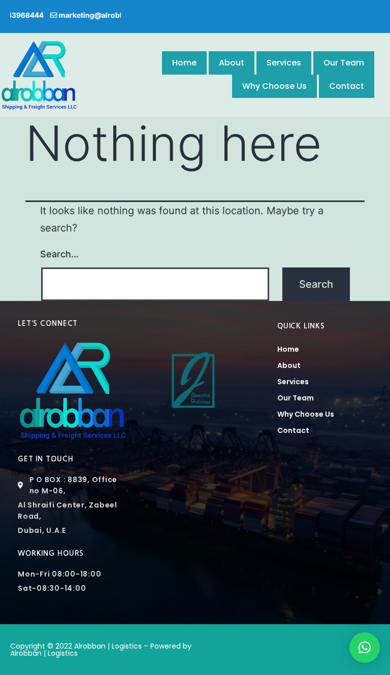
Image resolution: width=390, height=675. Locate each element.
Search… (59, 254)
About (231, 63)
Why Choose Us (274, 86)
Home (184, 63)
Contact (346, 86)
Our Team (343, 63)
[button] (364, 647)
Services (284, 63)
